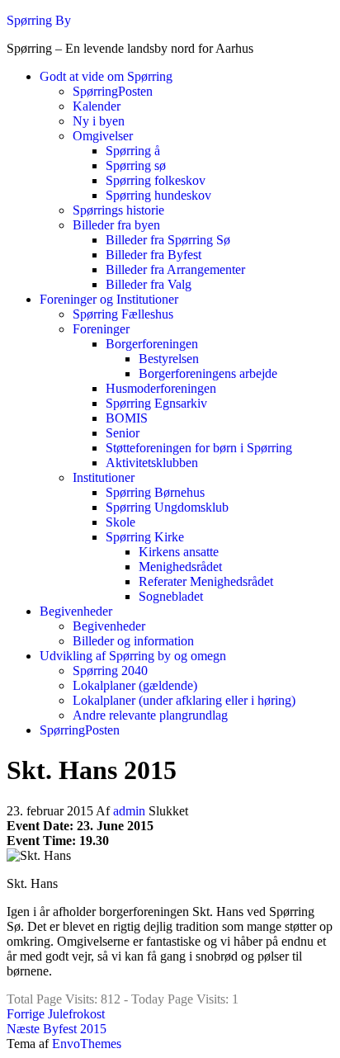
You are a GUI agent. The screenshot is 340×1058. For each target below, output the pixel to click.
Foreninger (101, 329)
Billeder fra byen (116, 225)
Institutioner (104, 477)
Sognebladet (171, 596)
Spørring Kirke (145, 537)
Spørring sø (136, 165)
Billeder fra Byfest (153, 255)
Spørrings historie (118, 210)
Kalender (96, 106)
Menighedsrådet (180, 567)
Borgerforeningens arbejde (208, 373)
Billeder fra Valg (148, 284)
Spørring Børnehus (155, 492)
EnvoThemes (86, 1044)
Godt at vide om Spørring (106, 76)
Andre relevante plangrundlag (150, 715)
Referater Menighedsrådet (206, 581)
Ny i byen (99, 121)
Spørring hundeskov (158, 195)
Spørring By (39, 20)
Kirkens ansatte (179, 552)
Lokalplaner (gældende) (135, 685)
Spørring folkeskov (155, 180)
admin (131, 811)
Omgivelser (103, 136)
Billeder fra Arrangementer (175, 269)
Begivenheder (76, 611)
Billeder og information (133, 641)
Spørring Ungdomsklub (167, 507)
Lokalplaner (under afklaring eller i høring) (184, 700)
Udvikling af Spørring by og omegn (133, 656)
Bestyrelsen (169, 359)
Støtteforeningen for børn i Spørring (199, 448)
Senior (122, 433)
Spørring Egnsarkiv (156, 403)
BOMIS (127, 418)
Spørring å (133, 151)
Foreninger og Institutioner (109, 299)
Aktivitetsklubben (152, 463)
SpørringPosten (113, 91)
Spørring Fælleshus (123, 314)
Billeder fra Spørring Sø (168, 240)
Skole (120, 522)
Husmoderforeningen (161, 388)
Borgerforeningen (152, 344)
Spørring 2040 (110, 671)
